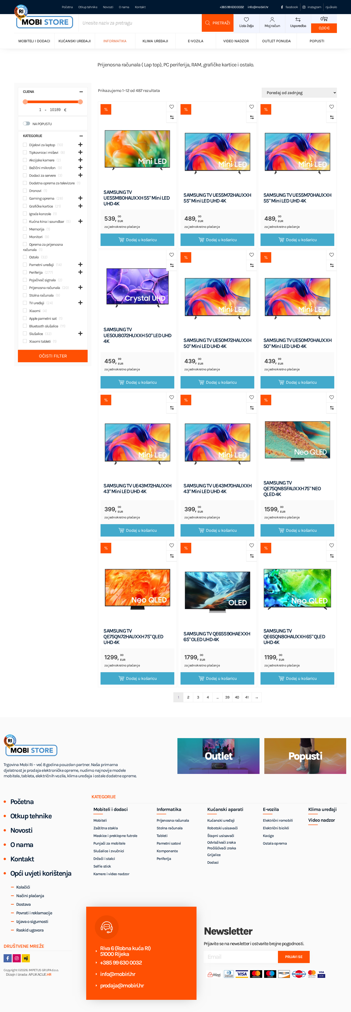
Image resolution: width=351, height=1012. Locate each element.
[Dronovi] (25, 190)
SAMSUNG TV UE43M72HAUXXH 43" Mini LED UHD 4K (137, 488)
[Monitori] (25, 236)
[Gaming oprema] (25, 198)
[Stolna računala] (25, 295)
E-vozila (195, 41)
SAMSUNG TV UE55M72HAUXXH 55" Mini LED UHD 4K (217, 198)
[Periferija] (25, 272)
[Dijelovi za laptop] (25, 145)
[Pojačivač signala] (25, 280)
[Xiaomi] (25, 310)
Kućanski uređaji (74, 41)
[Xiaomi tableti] (25, 341)
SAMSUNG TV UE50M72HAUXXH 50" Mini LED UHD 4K (217, 343)
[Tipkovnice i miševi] (25, 152)
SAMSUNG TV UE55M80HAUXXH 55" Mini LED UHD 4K (136, 198)
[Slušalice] (25, 333)
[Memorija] (25, 229)
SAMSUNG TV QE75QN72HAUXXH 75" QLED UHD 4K (133, 636)
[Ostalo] (25, 257)
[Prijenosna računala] (25, 287)
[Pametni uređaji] (25, 264)
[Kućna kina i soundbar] (25, 221)
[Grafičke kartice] (25, 206)
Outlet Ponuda (276, 41)
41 (246, 697)
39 (227, 697)
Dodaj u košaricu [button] (141, 239)
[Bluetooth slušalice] (25, 326)
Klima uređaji (155, 41)
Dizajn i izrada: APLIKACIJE (28, 974)
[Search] (218, 23)
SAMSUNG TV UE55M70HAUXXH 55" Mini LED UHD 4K (297, 198)
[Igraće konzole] (25, 213)
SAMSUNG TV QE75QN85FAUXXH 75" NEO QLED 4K (292, 488)
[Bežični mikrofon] (25, 168)
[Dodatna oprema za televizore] (25, 183)
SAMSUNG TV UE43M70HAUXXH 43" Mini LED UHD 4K (217, 488)
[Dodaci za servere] (25, 175)
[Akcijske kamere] (25, 160)
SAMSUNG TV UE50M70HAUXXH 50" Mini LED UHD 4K (297, 343)
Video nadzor (236, 41)
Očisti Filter (53, 356)
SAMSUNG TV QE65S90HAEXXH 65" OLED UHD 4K (216, 636)
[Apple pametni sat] (25, 318)
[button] (171, 107)
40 (237, 697)
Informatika (115, 41)
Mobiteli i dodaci (34, 41)
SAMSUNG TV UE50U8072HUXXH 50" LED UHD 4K (137, 335)
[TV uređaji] (25, 303)
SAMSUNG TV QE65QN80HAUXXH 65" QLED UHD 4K (294, 636)
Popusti (317, 41)
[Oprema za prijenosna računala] (25, 244)
